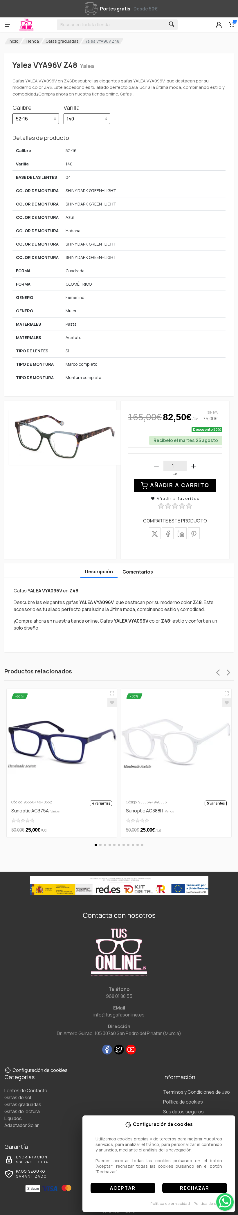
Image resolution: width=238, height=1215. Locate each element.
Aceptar (123, 1188)
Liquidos (13, 1118)
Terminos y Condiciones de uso (196, 1092)
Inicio (14, 41)
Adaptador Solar (21, 1125)
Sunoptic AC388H (150, 810)
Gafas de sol (17, 1097)
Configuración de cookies (40, 1070)
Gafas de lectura (22, 1111)
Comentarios (137, 572)
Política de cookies (211, 1203)
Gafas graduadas (62, 41)
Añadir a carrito (179, 485)
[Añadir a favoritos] (112, 702)
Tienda (32, 41)
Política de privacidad (170, 1203)
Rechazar (194, 1188)
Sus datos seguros (183, 1111)
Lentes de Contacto (25, 1090)
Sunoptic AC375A (35, 810)
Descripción (99, 571)
